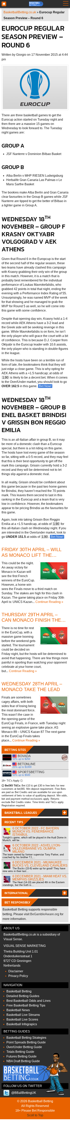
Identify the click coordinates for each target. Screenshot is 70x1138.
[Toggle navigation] (65, 4)
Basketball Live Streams (23, 1014)
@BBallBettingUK (23, 1092)
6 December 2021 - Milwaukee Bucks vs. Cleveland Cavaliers (39, 864)
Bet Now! (45, 386)
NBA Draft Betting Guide (23, 1061)
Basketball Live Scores (22, 1019)
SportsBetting (7, 773)
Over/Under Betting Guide (24, 1047)
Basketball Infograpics (21, 1024)
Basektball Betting (4, 4)
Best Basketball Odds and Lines (28, 1000)
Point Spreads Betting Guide (26, 1042)
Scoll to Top (35, 1115)
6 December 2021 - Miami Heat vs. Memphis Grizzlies (39, 878)
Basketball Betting (19, 991)
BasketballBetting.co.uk (20, 12)
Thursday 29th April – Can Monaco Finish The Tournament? (31, 620)
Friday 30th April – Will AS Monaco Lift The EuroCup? (31, 555)
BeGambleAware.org (44, 914)
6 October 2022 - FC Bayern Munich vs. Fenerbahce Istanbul (35, 831)
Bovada (7, 757)
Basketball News (18, 1010)
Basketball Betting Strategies (26, 1037)
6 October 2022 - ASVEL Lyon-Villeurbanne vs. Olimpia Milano (36, 848)
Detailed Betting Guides (22, 996)
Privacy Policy (18, 976)
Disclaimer (15, 971)
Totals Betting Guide (20, 1051)
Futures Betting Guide (21, 1056)
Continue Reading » (49, 601)
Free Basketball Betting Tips (25, 1005)
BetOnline (7, 765)
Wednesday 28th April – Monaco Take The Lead (32, 686)
